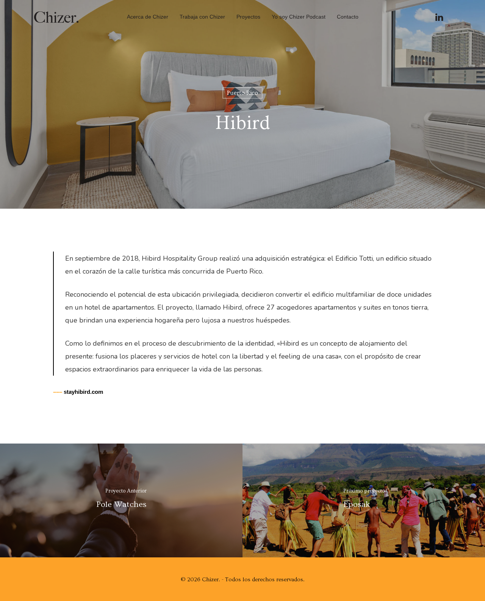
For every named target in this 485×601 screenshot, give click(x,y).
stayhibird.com (78, 392)
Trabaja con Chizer (202, 17)
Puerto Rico (242, 93)
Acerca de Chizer (147, 17)
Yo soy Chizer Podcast (298, 17)
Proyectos (248, 17)
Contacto (347, 17)
